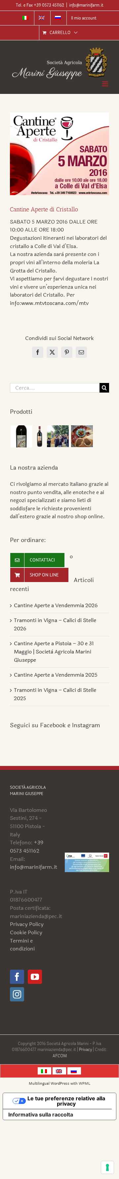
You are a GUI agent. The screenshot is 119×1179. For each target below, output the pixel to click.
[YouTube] (35, 977)
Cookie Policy (26, 932)
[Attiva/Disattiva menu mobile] (105, 83)
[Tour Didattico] (57, 436)
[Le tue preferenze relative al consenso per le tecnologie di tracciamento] (107, 1167)
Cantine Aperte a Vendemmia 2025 (56, 675)
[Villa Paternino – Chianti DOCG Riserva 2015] (39, 436)
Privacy (86, 1050)
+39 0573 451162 (26, 846)
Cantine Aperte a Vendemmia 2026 (56, 605)
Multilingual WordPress (49, 1083)
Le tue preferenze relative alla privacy (66, 1101)
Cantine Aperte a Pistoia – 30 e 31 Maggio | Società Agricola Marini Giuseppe (54, 651)
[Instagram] (17, 994)
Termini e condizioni (22, 945)
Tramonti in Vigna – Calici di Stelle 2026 (55, 624)
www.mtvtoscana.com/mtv (55, 303)
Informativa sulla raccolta (40, 1114)
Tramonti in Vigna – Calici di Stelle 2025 (55, 694)
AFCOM (60, 1056)
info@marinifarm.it (86, 5)
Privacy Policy (27, 924)
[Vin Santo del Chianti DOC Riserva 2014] (21, 436)
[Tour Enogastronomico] (81, 436)
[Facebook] (17, 977)
